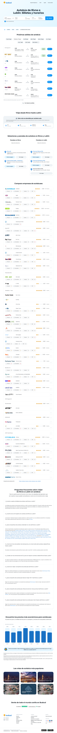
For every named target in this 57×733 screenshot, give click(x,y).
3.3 (34, 217)
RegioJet (33, 481)
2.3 (27, 446)
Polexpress (18, 421)
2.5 (34, 268)
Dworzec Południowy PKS (39, 160)
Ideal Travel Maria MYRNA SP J (22, 450)
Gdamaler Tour (19, 265)
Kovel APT (7, 228)
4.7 (28, 204)
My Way (17, 299)
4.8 (28, 439)
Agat (17, 195)
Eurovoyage (18, 328)
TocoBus (17, 354)
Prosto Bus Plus (8, 272)
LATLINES (17, 537)
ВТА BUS (17, 408)
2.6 (34, 191)
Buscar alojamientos (10, 21)
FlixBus (17, 208)
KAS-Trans (18, 235)
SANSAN (7, 535)
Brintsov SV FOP (10, 538)
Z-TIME (17, 283)
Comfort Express (19, 463)
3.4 (20, 191)
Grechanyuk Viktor (19, 221)
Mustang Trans (19, 341)
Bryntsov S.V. (8, 367)
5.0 (11, 224)
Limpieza (25, 191)
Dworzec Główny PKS (38, 151)
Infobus (17, 437)
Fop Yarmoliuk (8, 403)
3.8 (20, 204)
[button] (13, 18)
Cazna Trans (18, 477)
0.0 (20, 224)
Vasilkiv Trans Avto (20, 470)
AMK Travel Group (23, 537)
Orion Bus (18, 304)
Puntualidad (17, 191)
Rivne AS (9, 151)
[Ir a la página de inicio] (8, 3)
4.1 (27, 217)
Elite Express (18, 246)
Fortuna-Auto (18, 361)
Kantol (18, 534)
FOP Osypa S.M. (22, 535)
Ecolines (17, 215)
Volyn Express (19, 394)
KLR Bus (30, 481)
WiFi (32, 191)
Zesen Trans (18, 308)
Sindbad (17, 188)
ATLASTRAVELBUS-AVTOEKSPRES (23, 374)
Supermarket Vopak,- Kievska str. (15, 160)
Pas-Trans (18, 295)
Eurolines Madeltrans (20, 443)
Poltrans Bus (34, 533)
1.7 (34, 472)
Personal (8, 191)
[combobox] (8, 18)
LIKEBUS (17, 387)
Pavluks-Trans (25, 530)
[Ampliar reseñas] (51, 190)
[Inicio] (4, 29)
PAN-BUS (45, 531)
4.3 (11, 191)
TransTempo (18, 259)
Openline (18, 321)
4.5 (28, 191)
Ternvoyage (18, 334)
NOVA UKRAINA (19, 412)
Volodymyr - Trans (9, 290)
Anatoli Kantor (19, 252)
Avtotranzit (7, 417)
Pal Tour (17, 239)
